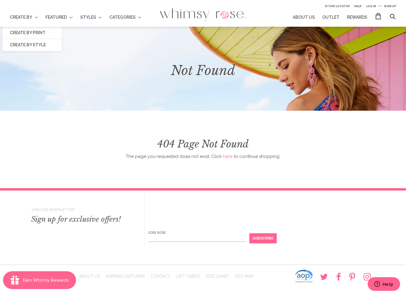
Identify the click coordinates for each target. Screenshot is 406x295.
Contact (160, 276)
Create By (21, 17)
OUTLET (330, 17)
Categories (122, 17)
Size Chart (217, 276)
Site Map (244, 276)
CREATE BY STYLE (28, 44)
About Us (89, 276)
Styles (88, 17)
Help (358, 6)
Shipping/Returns (125, 276)
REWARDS (357, 17)
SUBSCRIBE (263, 238)
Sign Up (390, 6)
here (227, 156)
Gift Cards (188, 276)
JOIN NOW (157, 233)
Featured (56, 17)
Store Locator (337, 6)
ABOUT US (304, 17)
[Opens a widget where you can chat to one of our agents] (383, 284)
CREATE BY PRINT (27, 32)
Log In (371, 6)
